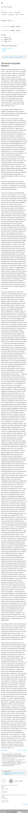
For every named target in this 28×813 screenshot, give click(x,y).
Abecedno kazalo (4, 12)
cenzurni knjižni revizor (7, 48)
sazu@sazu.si (5, 792)
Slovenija (18, 26)
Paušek (5, 37)
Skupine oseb (4, 14)
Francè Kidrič (4, 750)
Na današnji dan (11, 14)
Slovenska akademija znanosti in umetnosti (9, 785)
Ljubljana (13, 26)
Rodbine (17, 14)
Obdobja (10, 12)
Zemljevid (22, 14)
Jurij (9, 37)
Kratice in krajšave (23, 750)
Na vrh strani (25, 804)
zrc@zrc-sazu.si (5, 801)
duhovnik (4, 49)
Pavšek (5, 41)
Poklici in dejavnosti (17, 12)
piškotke (14, 810)
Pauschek (6, 39)
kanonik (4, 51)
